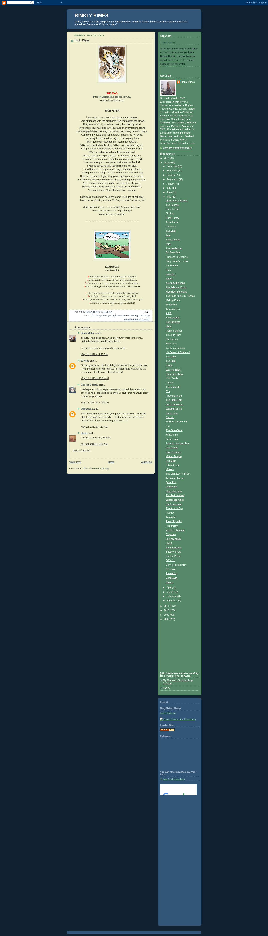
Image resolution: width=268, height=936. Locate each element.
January (171, 600)
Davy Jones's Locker (177, 261)
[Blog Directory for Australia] (167, 730)
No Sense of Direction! (178, 352)
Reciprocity (172, 526)
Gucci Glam (172, 439)
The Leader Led (174, 248)
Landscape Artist (175, 500)
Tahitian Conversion (176, 421)
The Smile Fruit (174, 400)
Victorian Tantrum (175, 530)
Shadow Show (173, 552)
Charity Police (173, 556)
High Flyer (171, 343)
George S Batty (89, 385)
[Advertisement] (176, 813)
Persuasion (172, 339)
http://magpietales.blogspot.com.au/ (112, 97)
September (173, 179)
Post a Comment (82, 450)
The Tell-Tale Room (176, 287)
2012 (167, 162)
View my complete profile (177, 148)
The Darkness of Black (178, 474)
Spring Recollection (176, 565)
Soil (168, 426)
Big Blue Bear (173, 252)
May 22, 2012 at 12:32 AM (95, 402)
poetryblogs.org (168, 713)
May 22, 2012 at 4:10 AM (94, 427)
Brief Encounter (174, 504)
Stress (169, 278)
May (169, 197)
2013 (167, 158)
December (172, 166)
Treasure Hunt (173, 335)
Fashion (170, 513)
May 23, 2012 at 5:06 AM (94, 444)
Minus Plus (172, 435)
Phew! (169, 365)
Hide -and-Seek (174, 491)
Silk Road (171, 569)
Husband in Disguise (177, 257)
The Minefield (173, 387)
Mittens (170, 469)
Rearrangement (174, 396)
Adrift (169, 313)
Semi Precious (173, 547)
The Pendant (172, 205)
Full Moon (171, 461)
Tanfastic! (171, 517)
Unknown (86, 409)
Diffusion (170, 560)
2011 (167, 606)
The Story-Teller (174, 430)
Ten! (168, 235)
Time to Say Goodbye (177, 443)
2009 (167, 615)
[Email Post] (146, 312)
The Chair (171, 231)
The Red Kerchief (175, 495)
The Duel (170, 361)
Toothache (171, 304)
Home (111, 462)
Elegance (171, 534)
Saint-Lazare (172, 209)
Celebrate (171, 226)
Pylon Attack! (173, 317)
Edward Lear (172, 465)
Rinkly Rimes (188, 82)
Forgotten (171, 274)
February (172, 596)
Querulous (171, 482)
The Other (171, 356)
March (170, 592)
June (169, 192)
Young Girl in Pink (175, 283)
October (171, 175)
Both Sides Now (174, 374)
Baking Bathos (173, 452)
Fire (168, 391)
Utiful (168, 326)
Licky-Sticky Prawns (177, 200)
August (171, 184)
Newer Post (75, 462)
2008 (167, 619)
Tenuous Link (173, 309)
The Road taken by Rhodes (180, 296)
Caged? (170, 382)
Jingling (170, 213)
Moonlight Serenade (176, 291)
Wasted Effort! (173, 369)
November (172, 170)
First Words (172, 447)
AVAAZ (167, 688)
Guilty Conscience (175, 348)
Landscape (171, 486)
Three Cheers (173, 239)
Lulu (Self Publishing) (174, 779)
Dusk (168, 244)
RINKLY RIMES (91, 15)
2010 (167, 610)
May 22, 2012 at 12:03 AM (95, 378)
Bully (168, 270)
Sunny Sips (172, 413)
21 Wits (85, 361)
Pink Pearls (172, 378)
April (169, 587)
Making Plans (173, 300)
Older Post (146, 462)
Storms (170, 582)
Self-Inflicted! (173, 322)
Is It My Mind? (173, 539)
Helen (84, 433)
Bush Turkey (172, 218)
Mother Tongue (174, 456)
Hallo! (169, 543)
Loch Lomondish (174, 404)
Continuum (171, 578)
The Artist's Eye (174, 508)
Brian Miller (87, 333)
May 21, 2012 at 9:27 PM (94, 354)
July (169, 188)
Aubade (170, 417)
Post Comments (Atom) (96, 468)
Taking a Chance (175, 478)
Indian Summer (174, 330)
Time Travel (172, 222)
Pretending (171, 573)
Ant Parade (172, 265)
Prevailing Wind (174, 521)
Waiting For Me (174, 408)
